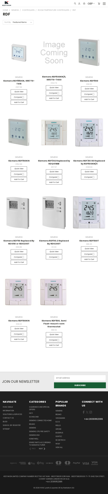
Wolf (58, 443)
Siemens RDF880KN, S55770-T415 (18, 82)
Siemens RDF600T (89, 240)
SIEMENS (32, 428)
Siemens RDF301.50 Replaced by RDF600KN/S (89, 162)
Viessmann (60, 418)
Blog (5, 421)
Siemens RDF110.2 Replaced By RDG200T (54, 242)
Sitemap (6, 429)
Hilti (31, 413)
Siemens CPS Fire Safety (39, 431)
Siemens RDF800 (89, 80)
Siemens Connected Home (40, 420)
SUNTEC (59, 436)
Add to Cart (19, 102)
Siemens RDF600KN (19, 320)
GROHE (58, 429)
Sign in (6, 425)
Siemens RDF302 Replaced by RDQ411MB (54, 162)
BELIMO (32, 424)
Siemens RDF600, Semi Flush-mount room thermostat (54, 323)
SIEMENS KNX (34, 435)
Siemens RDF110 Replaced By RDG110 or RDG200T (18, 242)
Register (17, 425)
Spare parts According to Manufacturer (40, 443)
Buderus (59, 432)
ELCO (58, 422)
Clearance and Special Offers (39, 408)
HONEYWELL (33, 439)
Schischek (34, 417)
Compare (18, 97)
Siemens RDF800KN (19, 160)
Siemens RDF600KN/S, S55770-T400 (54, 78)
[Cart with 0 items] (98, 3)
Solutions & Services (12, 414)
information (8, 410)
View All (59, 447)
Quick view (18, 91)
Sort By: (7, 22)
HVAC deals (8, 407)
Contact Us (8, 418)
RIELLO (58, 425)
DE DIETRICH (60, 440)
